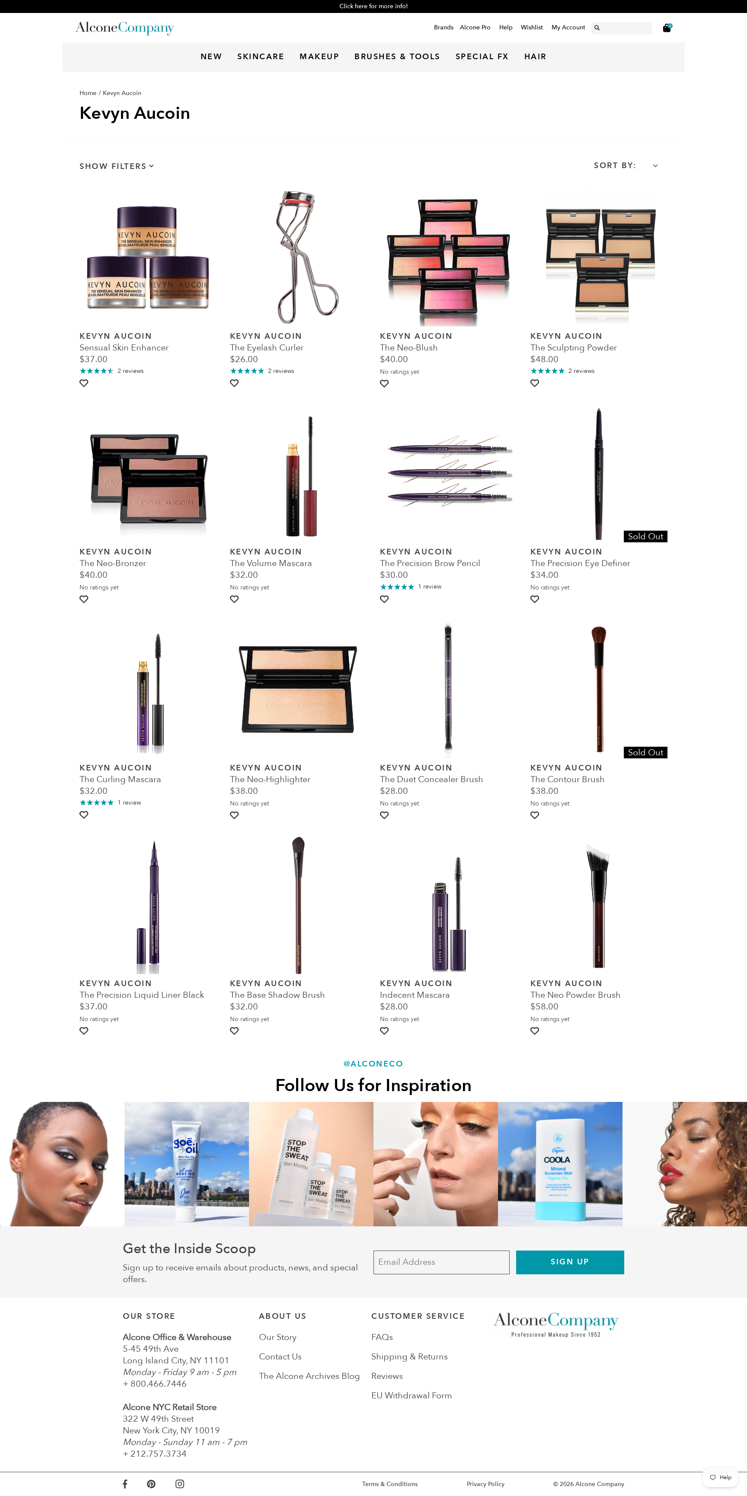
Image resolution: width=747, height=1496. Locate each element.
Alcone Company (599, 1484)
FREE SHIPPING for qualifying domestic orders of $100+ (373, 6)
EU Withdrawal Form (411, 1395)
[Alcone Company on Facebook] (135, 1484)
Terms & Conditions (390, 1484)
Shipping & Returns (409, 1356)
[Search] (597, 26)
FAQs (382, 1337)
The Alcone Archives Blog (309, 1376)
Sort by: (615, 165)
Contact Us (280, 1356)
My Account (568, 27)
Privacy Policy (485, 1484)
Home (88, 93)
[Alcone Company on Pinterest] (161, 1484)
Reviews (387, 1376)
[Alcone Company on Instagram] (190, 1484)
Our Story (278, 1337)
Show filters (113, 166)
